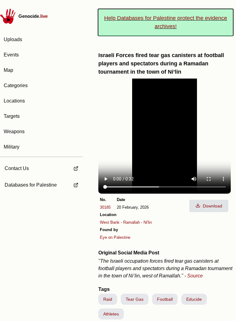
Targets (12, 116)
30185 (105, 207)
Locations (14, 100)
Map (8, 70)
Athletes (111, 313)
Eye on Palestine (115, 237)
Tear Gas (135, 299)
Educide (194, 299)
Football (165, 299)
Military (11, 146)
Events (11, 54)
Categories (16, 85)
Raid (107, 299)
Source (195, 275)
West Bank (110, 222)
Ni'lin (148, 222)
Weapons (14, 131)
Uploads (13, 39)
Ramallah (131, 222)
